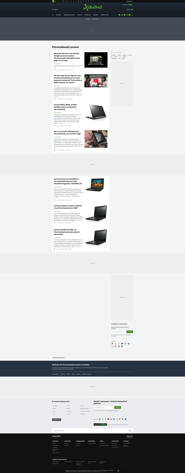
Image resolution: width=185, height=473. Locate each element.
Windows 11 (83, 414)
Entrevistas (57, 85)
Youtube (129, 15)
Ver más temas (56, 419)
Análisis (68, 374)
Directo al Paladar (92, 443)
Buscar (130, 430)
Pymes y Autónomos (126, 446)
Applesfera (54, 447)
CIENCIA (79, 15)
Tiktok (122, 15)
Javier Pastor (61, 200)
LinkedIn (119, 346)
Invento (124, 55)
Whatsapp (114, 58)
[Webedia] (56, 436)
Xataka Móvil (55, 445)
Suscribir (129, 331)
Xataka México (55, 461)
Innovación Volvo (95, 19)
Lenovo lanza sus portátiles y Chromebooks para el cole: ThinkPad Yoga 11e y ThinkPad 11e (68, 181)
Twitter (132, 15)
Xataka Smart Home (55, 450)
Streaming (62, 374)
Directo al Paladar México (92, 462)
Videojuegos (57, 63)
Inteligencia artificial (86, 374)
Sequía (119, 55)
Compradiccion (115, 447)
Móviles (54, 408)
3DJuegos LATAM (68, 461)
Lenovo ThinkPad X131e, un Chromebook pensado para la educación (67, 232)
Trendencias (114, 443)
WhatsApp (119, 15)
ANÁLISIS (58, 15)
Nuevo (129, 9)
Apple (73, 374)
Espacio (82, 405)
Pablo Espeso (60, 249)
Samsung (78, 374)
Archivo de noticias (59, 357)
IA (119, 56)
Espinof (77, 445)
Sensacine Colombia (78, 464)
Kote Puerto (60, 125)
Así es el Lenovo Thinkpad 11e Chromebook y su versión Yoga (67, 132)
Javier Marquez (61, 70)
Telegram (124, 15)
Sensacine (78, 443)
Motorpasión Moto (104, 445)
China (53, 414)
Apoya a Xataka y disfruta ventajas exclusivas (117, 424)
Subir (128, 436)
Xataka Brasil (55, 463)
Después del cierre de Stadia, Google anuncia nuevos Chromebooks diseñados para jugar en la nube (67, 57)
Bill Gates (113, 55)
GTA (119, 58)
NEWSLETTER (104, 15)
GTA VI (116, 56)
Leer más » (56, 96)
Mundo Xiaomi (55, 452)
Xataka (92, 7)
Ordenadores (57, 112)
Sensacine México (80, 461)
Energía (68, 408)
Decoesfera (114, 445)
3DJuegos (66, 443)
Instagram (127, 15)
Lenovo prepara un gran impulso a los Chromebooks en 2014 (68, 206)
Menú (56, 9)
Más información (103, 471)
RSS (112, 346)
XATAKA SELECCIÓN (69, 15)
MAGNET (95, 15)
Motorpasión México (103, 462)
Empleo (68, 414)
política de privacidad (113, 410)
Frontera (124, 56)
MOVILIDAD (88, 15)
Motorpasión (103, 443)
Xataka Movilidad (84, 408)
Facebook (119, 343)
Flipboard (116, 346)
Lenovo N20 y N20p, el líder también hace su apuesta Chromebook (65, 106)
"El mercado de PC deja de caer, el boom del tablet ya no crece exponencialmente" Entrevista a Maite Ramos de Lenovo (68, 79)
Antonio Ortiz (61, 99)
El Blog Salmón (127, 443)
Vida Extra (66, 445)
